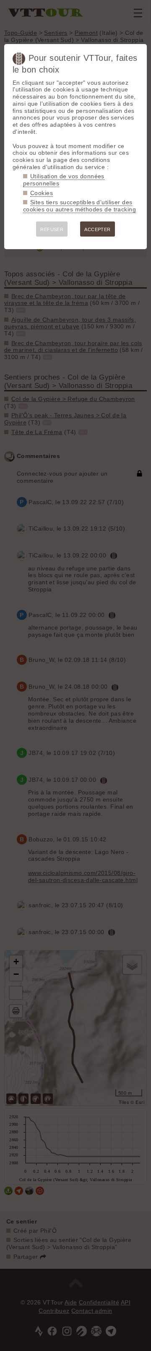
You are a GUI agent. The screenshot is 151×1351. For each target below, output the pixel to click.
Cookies (41, 193)
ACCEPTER (97, 229)
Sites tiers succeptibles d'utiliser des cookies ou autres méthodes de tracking (79, 206)
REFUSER (51, 229)
